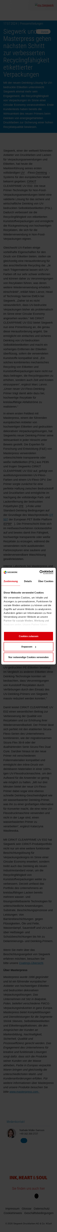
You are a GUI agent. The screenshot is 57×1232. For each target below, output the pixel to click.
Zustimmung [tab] (11, 581)
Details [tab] (28, 581)
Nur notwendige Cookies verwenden (28, 657)
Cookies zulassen (28, 636)
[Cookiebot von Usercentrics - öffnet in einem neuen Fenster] (40, 572)
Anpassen (26, 646)
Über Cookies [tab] (45, 581)
